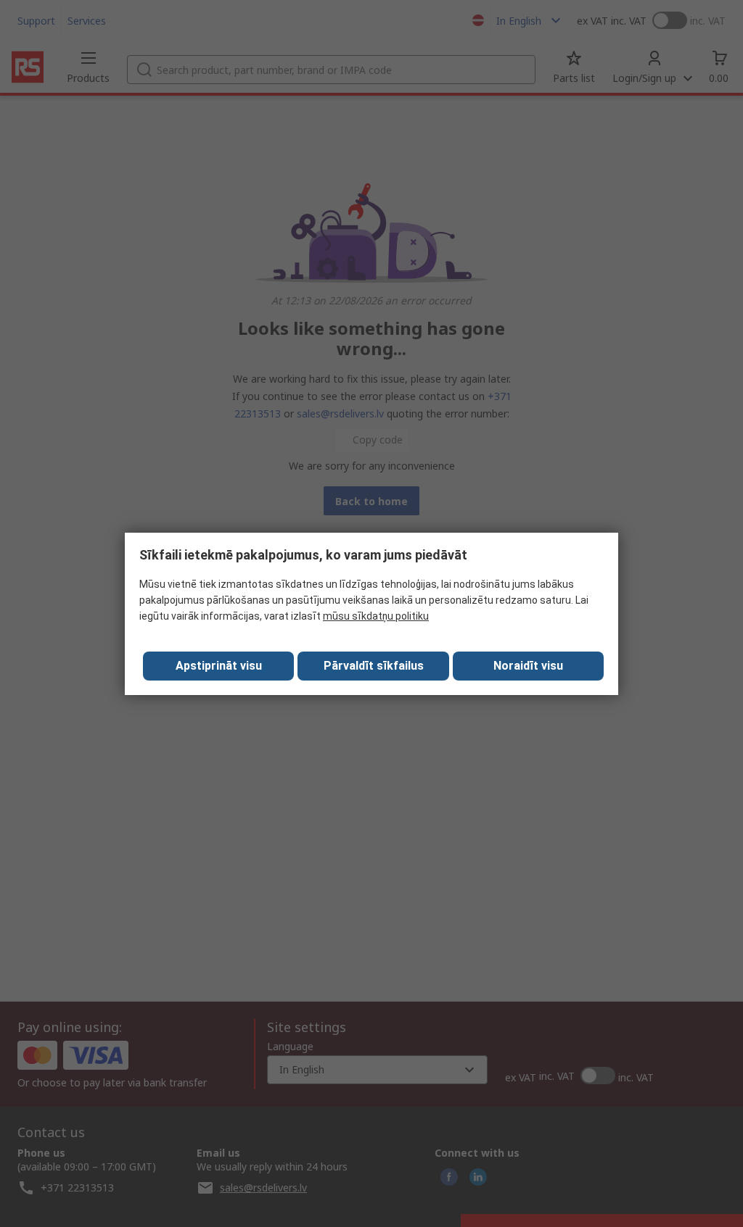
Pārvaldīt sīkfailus (374, 666)
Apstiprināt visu (219, 666)
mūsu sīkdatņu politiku (376, 616)
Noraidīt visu (528, 666)
